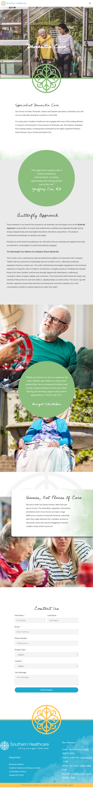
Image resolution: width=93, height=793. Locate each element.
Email (17, 627)
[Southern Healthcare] (13, 3)
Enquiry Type (20, 650)
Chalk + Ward (68, 785)
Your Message (20, 672)
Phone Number (21, 638)
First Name (19, 615)
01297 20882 (85, 766)
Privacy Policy (15, 757)
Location (18, 661)
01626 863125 (86, 758)
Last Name (51, 615)
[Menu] (90, 3)
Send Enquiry (46, 690)
